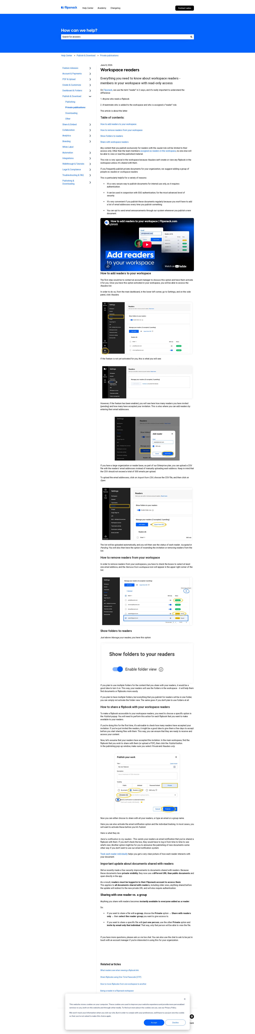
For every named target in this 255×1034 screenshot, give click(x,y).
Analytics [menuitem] (66, 135)
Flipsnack (107, 90)
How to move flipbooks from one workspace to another (123, 984)
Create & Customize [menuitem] (71, 85)
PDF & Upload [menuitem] (68, 79)
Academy (102, 8)
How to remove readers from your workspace (121, 130)
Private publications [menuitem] (75, 107)
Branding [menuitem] (66, 141)
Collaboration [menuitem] (68, 130)
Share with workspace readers (114, 142)
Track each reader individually (114, 854)
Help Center (87, 8)
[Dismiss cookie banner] (185, 999)
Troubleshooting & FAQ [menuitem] (73, 175)
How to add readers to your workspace (118, 124)
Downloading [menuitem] (71, 113)
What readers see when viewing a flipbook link (119, 970)
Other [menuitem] (67, 118)
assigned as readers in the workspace (158, 151)
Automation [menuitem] (67, 152)
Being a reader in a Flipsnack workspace (117, 991)
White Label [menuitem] (67, 147)
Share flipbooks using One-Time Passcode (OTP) (120, 977)
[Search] (191, 36)
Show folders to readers (111, 136)
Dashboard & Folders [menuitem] (72, 90)
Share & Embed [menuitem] (69, 124)
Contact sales (184, 8)
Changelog (115, 8)
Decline (175, 1022)
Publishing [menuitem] (70, 102)
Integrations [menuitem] (68, 158)
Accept (154, 1022)
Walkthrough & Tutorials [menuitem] (73, 164)
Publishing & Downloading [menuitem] (68, 182)
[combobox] (125, 36)
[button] (90, 68)
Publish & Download (86, 55)
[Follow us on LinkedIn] (192, 1016)
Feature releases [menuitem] (70, 68)
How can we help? (79, 30)
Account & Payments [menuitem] (72, 73)
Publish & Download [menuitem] (71, 96)
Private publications (109, 55)
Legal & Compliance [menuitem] (71, 169)
